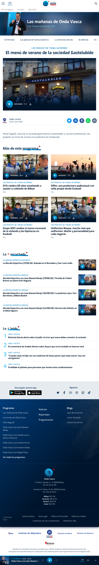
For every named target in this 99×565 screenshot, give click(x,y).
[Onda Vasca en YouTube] (70, 392)
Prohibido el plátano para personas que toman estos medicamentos (40, 367)
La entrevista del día (64, 40)
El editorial (83, 40)
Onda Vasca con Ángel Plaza (15, 452)
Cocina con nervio (75, 422)
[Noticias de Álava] (65, 533)
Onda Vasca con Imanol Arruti (16, 442)
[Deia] (11, 533)
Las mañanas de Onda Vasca (15, 413)
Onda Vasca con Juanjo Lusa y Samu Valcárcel (16, 436)
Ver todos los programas (14, 457)
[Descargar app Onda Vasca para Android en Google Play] (17, 392)
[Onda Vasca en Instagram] (76, 392)
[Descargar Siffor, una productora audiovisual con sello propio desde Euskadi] (73, 175)
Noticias (43, 409)
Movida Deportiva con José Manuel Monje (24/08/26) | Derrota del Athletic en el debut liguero (40, 309)
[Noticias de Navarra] (85, 533)
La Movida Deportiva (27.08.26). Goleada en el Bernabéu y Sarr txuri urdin (37, 263)
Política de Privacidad (59, 516)
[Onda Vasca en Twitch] (83, 392)
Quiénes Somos (29, 516)
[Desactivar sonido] (88, 560)
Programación (46, 419)
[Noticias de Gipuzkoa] (30, 533)
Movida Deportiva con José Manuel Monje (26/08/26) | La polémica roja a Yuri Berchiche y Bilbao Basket (39, 294)
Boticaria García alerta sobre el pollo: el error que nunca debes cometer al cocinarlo (47, 337)
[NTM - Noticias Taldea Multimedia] (49, 533)
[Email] (94, 120)
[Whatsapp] (88, 120)
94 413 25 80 (51, 485)
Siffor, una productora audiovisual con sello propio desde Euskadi (72, 187)
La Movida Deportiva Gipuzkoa (16, 260)
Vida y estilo (14, 334)
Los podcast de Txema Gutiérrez (34, 40)
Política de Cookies (79, 516)
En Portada (9, 40)
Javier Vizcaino (73, 417)
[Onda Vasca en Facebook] (64, 392)
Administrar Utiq (69, 521)
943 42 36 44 (51, 492)
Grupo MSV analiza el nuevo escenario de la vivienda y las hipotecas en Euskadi (24, 231)
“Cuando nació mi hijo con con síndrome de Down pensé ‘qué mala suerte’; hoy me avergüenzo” (46, 357)
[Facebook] (81, 120)
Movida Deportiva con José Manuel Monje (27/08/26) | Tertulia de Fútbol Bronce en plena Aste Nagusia (37, 279)
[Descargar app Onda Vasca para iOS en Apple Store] (34, 392)
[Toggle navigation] (3, 3)
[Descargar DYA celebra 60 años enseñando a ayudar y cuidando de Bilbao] (26, 175)
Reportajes (44, 414)
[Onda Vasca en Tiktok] (89, 392)
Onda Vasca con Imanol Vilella (16, 447)
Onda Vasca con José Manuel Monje (15, 428)
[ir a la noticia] (25, 167)
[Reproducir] (9, 104)
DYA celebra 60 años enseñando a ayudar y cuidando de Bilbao (22, 187)
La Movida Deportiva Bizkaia (15, 275)
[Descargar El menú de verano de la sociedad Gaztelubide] (30, 104)
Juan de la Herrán (75, 413)
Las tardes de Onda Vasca (14, 417)
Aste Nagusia (8, 10)
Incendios (20, 10)
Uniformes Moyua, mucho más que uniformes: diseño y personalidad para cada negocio (72, 231)
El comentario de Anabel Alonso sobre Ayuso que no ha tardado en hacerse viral (46, 346)
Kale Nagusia (8, 422)
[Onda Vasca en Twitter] (58, 392)
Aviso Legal (43, 516)
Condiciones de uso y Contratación (46, 521)
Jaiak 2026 (32, 10)
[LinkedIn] (75, 120)
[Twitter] (69, 120)
